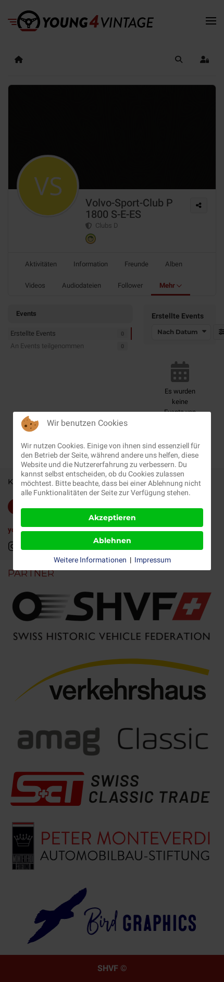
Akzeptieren (112, 517)
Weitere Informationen (90, 560)
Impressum (152, 560)
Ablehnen (112, 540)
